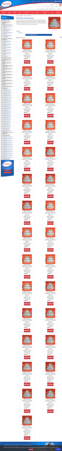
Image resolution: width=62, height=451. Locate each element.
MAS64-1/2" (51, 210)
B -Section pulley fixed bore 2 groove (7, 36)
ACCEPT (31, 449)
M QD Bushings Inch (7, 117)
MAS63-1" (51, 345)
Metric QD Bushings (7, 130)
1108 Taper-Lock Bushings (8, 138)
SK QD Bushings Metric (8, 104)
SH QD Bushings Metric (8, 93)
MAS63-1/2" (51, 291)
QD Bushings (5, 88)
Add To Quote (27, 62)
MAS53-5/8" (28, 103)
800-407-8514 (57, 1)
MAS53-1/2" (51, 76)
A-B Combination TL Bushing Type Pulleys (8, 133)
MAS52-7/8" (28, 210)
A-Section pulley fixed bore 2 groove (8, 33)
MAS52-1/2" (51, 157)
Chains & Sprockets (37, 12)
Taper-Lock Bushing (6, 135)
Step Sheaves (20, 32)
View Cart (47, 1)
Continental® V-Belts (14, 12)
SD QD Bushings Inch (7, 99)
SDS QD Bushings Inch (8, 95)
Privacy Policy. (31, 447)
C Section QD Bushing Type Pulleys (7, 69)
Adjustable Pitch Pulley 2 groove (7, 63)
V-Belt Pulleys (19, 12)
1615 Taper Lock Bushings (8, 144)
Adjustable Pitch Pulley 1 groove (7, 60)
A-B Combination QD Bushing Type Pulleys (8, 66)
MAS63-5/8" (28, 318)
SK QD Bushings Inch (7, 102)
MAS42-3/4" (51, 49)
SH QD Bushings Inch (7, 91)
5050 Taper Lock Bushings (8, 157)
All (59, 6)
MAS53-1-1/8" (28, 157)
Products (48, 6)
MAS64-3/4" (28, 237)
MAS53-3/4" (51, 103)
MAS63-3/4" (51, 318)
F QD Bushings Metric (7, 115)
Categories (52, 6)
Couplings (52, 12)
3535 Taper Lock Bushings (8, 153)
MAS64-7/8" (28, 264)
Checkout (51, 1)
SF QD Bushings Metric (8, 108)
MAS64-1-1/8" (28, 291)
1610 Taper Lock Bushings (8, 142)
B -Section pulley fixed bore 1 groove (7, 30)
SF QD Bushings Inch (7, 106)
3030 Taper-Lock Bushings (8, 151)
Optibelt (33, 12)
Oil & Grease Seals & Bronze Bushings (45, 12)
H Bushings (6, 56)
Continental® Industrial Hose (58, 12)
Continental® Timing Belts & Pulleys (26, 12)
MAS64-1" (51, 264)
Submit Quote (43, 1)
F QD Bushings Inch (7, 113)
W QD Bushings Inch (7, 126)
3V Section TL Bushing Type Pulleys (7, 78)
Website (56, 6)
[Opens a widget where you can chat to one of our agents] (58, 449)
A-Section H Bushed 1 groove (7, 42)
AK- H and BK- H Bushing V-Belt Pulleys (8, 39)
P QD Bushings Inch (7, 124)
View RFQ (38, 1)
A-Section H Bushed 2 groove (7, 48)
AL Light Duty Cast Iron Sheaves (6, 23)
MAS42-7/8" (28, 76)
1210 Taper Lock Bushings (8, 140)
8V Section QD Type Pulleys (7, 86)
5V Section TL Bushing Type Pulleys (7, 84)
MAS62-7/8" (28, 425)
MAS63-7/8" (28, 345)
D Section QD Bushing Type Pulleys (7, 72)
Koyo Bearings (9, 12)
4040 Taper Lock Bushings (8, 155)
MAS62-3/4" (51, 398)
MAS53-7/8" (28, 130)
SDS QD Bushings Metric (8, 97)
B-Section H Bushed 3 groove (7, 54)
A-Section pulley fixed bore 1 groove (8, 27)
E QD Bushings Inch (7, 110)
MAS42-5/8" (28, 49)
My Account (34, 1)
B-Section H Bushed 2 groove (7, 51)
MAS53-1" (51, 130)
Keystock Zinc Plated (6, 20)
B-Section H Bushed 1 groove (7, 45)
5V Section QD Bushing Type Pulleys (8, 81)
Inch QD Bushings (7, 128)
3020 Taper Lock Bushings (8, 149)
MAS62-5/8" (28, 398)
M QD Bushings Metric (7, 119)
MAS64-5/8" (51, 237)
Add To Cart (27, 87)
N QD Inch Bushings (7, 121)
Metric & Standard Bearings (3, 12)
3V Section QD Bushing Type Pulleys (8, 75)
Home (17, 15)
